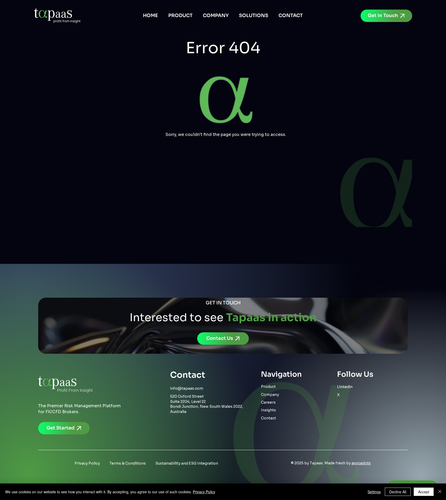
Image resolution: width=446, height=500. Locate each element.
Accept (423, 491)
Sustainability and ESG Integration (186, 463)
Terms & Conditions (127, 463)
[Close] (440, 492)
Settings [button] (374, 491)
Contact (268, 418)
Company (270, 394)
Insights (268, 410)
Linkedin (345, 386)
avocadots (361, 463)
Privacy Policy (87, 463)
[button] (253, 15)
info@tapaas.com (186, 388)
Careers (268, 402)
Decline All (397, 491)
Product (268, 386)
